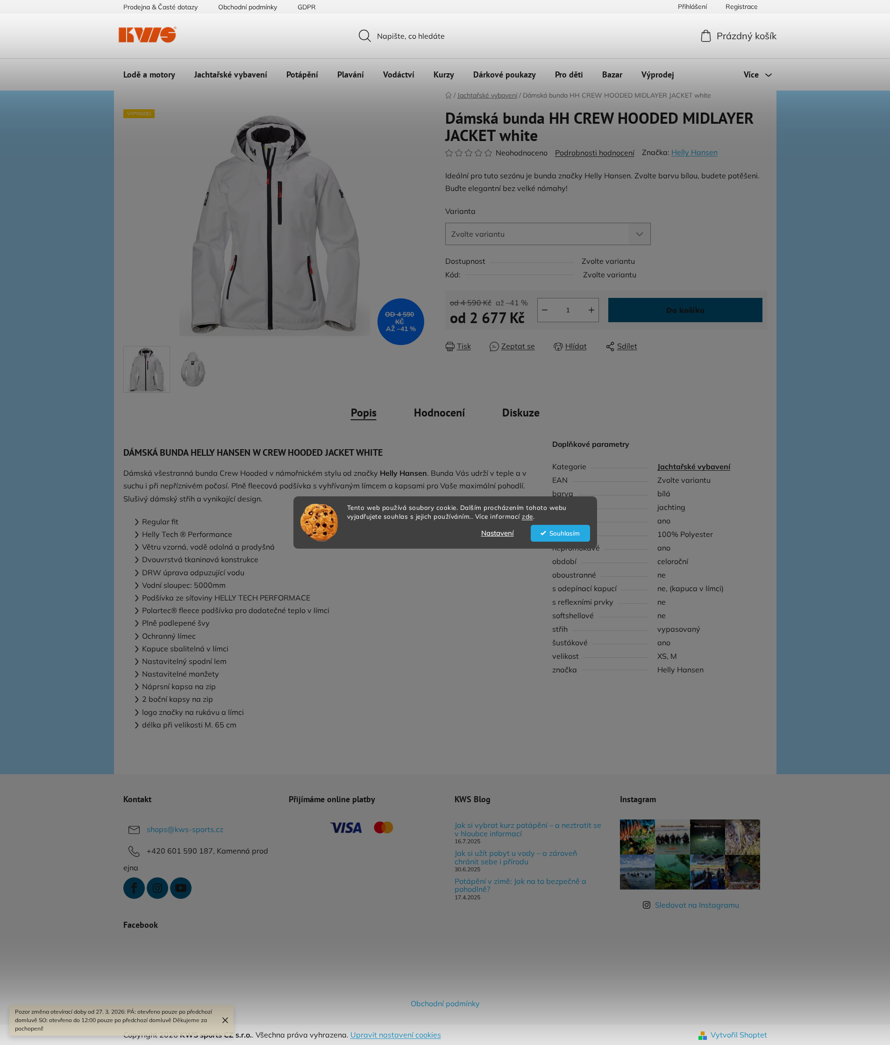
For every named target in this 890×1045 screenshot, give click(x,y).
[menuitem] (149, 75)
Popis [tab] (364, 412)
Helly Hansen (694, 152)
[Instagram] (157, 888)
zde (527, 516)
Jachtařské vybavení (693, 466)
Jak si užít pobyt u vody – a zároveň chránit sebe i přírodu (516, 857)
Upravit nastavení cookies (395, 1034)
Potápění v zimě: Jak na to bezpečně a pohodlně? (520, 885)
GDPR (307, 7)
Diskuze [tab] (521, 412)
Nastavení (497, 533)
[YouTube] (181, 888)
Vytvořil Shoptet (739, 1034)
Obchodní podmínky (247, 7)
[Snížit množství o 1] (545, 310)
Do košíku (685, 310)
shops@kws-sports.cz (185, 829)
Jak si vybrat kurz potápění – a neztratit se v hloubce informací (528, 829)
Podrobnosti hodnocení (594, 152)
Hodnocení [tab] (439, 412)
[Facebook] (134, 888)
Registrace (742, 6)
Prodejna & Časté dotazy (160, 7)
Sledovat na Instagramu (697, 905)
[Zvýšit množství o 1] (591, 310)
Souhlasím (564, 533)
